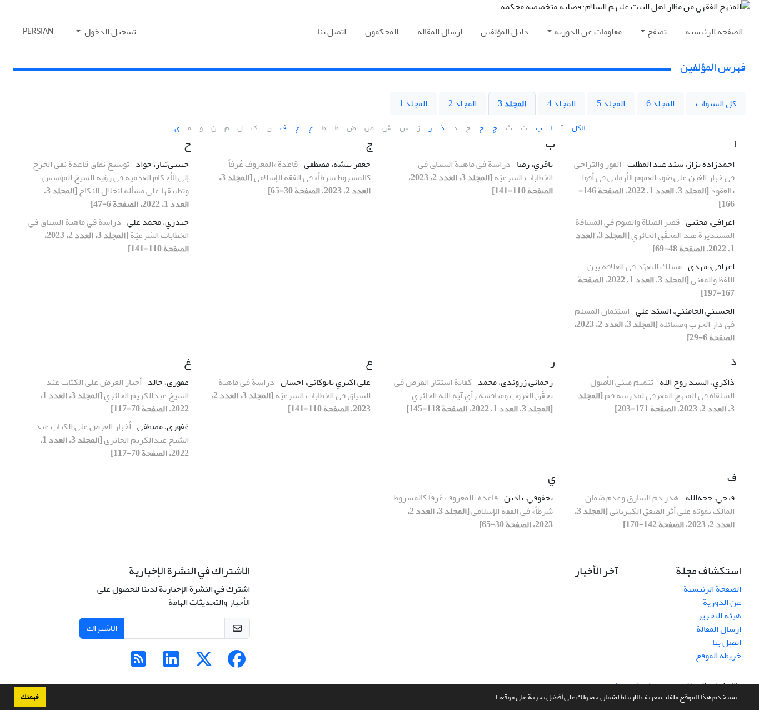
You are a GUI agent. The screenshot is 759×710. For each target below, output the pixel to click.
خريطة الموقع (718, 655)
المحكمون (381, 31)
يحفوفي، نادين (527, 497)
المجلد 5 (611, 103)
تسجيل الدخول (109, 31)
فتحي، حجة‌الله (709, 497)
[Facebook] (236, 662)
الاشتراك (102, 628)
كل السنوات (716, 103)
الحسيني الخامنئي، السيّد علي (684, 310)
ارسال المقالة (439, 31)
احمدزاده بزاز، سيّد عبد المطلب (680, 164)
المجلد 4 (561, 103)
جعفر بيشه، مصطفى (336, 164)
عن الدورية (722, 602)
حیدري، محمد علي (157, 222)
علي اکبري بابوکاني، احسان (325, 382)
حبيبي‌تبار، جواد (161, 164)
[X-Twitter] (204, 662)
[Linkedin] (171, 662)
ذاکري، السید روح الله (696, 382)
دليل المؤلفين (504, 31)
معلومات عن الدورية (588, 31)
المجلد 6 (660, 103)
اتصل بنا (331, 31)
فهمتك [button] (30, 696)
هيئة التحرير (719, 615)
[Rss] (138, 662)
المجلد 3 (512, 103)
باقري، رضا (534, 164)
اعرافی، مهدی (710, 266)
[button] (490, 698)
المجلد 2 (462, 103)
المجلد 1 (413, 103)
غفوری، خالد (167, 382)
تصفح (657, 31)
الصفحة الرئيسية (714, 31)
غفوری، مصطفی (162, 426)
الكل (578, 127)
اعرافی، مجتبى (709, 222)
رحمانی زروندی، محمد (514, 382)
